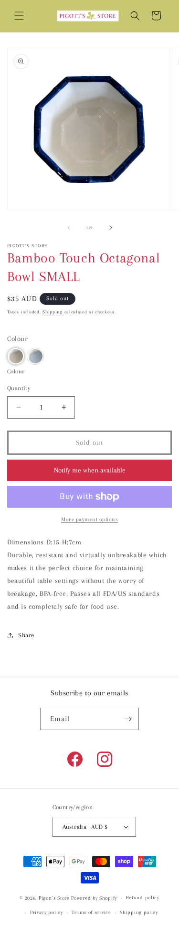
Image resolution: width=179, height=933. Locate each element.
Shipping (52, 311)
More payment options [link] (89, 519)
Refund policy (142, 897)
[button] (19, 15)
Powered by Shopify (94, 898)
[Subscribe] (127, 719)
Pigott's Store (54, 898)
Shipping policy (139, 912)
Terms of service (91, 912)
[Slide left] (68, 227)
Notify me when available (90, 470)
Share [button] (26, 635)
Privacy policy (46, 912)
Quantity (18, 388)
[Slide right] (110, 227)
